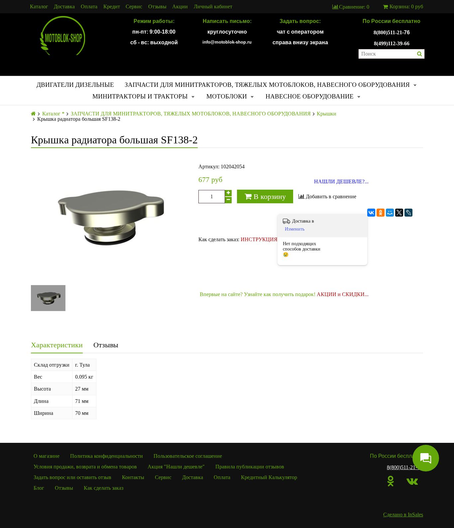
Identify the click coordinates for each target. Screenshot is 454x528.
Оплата (89, 6)
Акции (180, 6)
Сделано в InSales (403, 514)
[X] (399, 213)
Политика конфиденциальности (106, 456)
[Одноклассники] (381, 213)
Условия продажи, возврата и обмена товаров (85, 466)
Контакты (133, 477)
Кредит (111, 6)
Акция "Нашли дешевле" (176, 466)
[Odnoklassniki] (390, 481)
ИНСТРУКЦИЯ (259, 239)
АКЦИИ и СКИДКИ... (343, 294)
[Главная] (33, 113)
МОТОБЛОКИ (226, 96)
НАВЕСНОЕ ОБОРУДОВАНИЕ (310, 96)
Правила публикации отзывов (249, 466)
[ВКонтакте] (371, 213)
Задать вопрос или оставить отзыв (72, 477)
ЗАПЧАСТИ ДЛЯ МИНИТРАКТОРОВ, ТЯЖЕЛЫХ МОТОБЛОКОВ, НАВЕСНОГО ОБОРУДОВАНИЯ (267, 84)
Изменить (294, 229)
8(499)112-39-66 (391, 43)
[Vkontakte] (412, 481)
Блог (39, 488)
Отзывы (157, 6)
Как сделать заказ (103, 488)
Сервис (134, 6)
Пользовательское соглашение (188, 456)
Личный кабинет (213, 6)
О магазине (46, 456)
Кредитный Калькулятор (269, 477)
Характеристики (57, 345)
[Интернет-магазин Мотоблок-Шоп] (62, 36)
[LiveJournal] (408, 213)
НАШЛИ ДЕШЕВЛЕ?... (341, 181)
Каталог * (53, 113)
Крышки (326, 113)
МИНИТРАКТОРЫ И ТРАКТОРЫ (140, 96)
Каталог (39, 6)
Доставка (64, 6)
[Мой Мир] (390, 213)
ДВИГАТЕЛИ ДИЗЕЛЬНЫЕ (75, 84)
